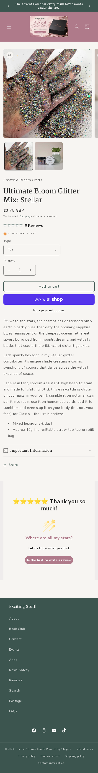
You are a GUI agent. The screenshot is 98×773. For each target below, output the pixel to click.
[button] (9, 27)
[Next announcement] (90, 6)
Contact (15, 639)
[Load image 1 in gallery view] (19, 156)
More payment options (49, 310)
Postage (15, 701)
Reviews (15, 680)
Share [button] (13, 465)
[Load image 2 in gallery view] (49, 156)
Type (7, 241)
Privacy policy (27, 756)
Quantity (9, 261)
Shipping (25, 216)
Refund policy (84, 749)
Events (14, 649)
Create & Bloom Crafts (30, 749)
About (14, 618)
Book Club (17, 629)
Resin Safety (19, 670)
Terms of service (50, 756)
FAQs (13, 711)
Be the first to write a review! (49, 560)
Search (14, 690)
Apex (13, 660)
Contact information (51, 763)
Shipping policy (75, 756)
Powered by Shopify (58, 749)
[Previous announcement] (8, 6)
